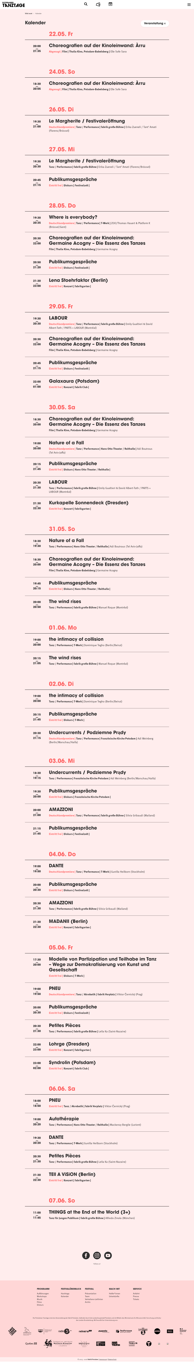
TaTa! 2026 (28, 13)
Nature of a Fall (66, 443)
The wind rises (65, 602)
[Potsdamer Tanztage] (34, 4)
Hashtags (65, 1293)
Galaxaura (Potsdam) (74, 381)
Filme (39, 1302)
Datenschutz (112, 1359)
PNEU (55, 989)
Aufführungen (43, 1293)
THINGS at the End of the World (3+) (89, 1212)
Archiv (87, 1302)
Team (87, 1296)
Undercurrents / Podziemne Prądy (87, 733)
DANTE (56, 866)
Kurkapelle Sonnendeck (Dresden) (89, 503)
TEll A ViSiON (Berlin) (72, 1175)
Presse (136, 1296)
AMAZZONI (61, 810)
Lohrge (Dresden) (69, 1044)
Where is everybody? (73, 217)
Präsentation (90, 1293)
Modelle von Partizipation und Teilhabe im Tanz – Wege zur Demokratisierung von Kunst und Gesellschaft (102, 964)
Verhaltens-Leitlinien (94, 1299)
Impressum (103, 1359)
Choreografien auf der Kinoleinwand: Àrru (97, 46)
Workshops (42, 1296)
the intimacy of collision (76, 639)
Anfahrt (136, 1293)
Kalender (38, 13)
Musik (39, 1299)
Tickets (136, 1299)
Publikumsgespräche (73, 180)
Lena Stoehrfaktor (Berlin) (78, 280)
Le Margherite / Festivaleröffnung (87, 121)
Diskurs (40, 1304)
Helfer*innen (114, 1293)
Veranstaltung (154, 23)
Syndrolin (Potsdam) (72, 1063)
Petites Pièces (64, 1026)
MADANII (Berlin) (68, 921)
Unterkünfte (114, 1296)
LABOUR (58, 318)
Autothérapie (64, 1119)
